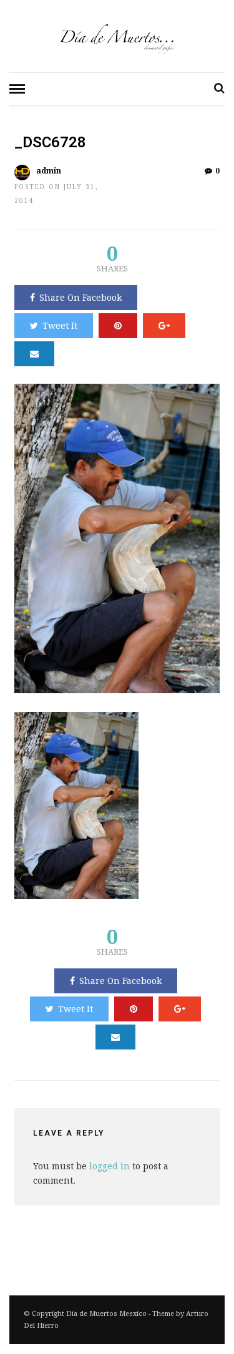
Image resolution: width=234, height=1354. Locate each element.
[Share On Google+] (164, 325)
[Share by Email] (34, 353)
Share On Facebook (80, 298)
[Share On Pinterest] (118, 325)
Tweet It (59, 326)
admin (48, 171)
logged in (109, 1166)
